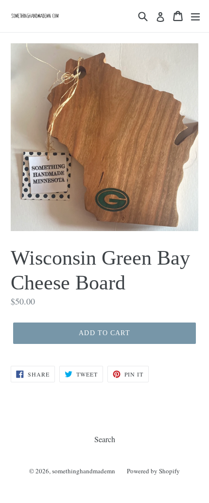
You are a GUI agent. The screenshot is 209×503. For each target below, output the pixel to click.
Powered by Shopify (153, 471)
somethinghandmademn (83, 471)
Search (104, 439)
